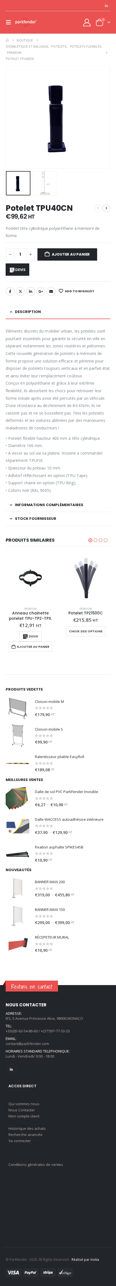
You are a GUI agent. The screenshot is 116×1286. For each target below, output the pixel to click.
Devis (20, 269)
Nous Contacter (21, 1109)
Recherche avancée (25, 1134)
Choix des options (85, 631)
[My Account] (87, 22)
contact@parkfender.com (27, 1043)
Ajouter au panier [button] (33, 646)
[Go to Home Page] (7, 40)
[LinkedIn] (106, 5)
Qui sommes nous (23, 1103)
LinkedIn (30, 291)
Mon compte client (23, 1116)
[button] (10, 22)
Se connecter (19, 1140)
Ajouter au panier (71, 254)
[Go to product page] (30, 577)
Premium (30, 609)
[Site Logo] (26, 22)
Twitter (20, 291)
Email (50, 291)
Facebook (10, 291)
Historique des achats (27, 1128)
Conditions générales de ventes (35, 1164)
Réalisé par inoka (85, 1259)
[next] (106, 208)
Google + (40, 291)
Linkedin (11, 1069)
